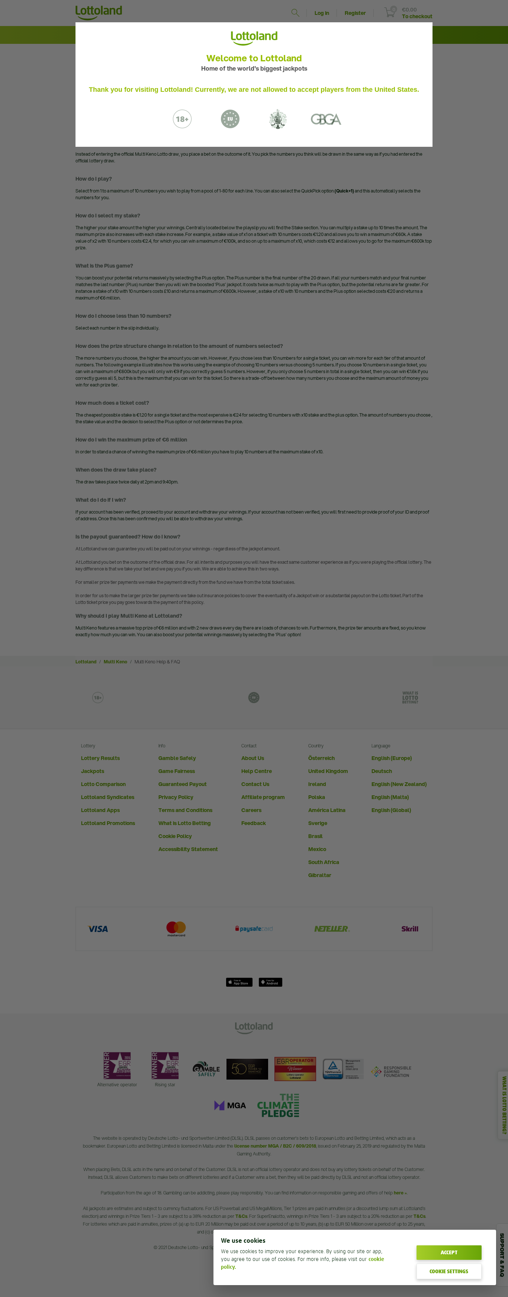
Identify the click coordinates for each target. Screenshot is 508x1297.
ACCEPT (449, 1252)
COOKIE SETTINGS (449, 1271)
